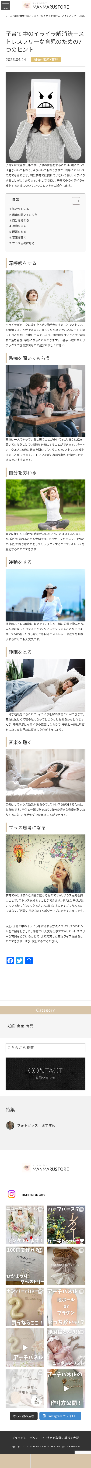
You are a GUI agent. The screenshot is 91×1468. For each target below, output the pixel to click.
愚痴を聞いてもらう (24, 215)
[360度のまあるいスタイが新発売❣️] (66, 1266)
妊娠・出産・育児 (46, 59)
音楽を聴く (19, 237)
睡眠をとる (19, 232)
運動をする (19, 226)
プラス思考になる (23, 243)
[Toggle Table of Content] (74, 201)
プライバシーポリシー (27, 1438)
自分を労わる (20, 220)
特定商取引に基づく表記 (62, 1438)
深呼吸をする (20, 209)
